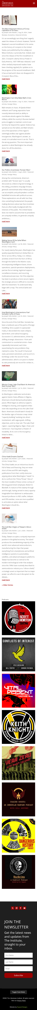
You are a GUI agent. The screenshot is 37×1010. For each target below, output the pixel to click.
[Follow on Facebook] (20, 908)
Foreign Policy (12, 104)
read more (6, 79)
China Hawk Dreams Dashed (12, 456)
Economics (11, 35)
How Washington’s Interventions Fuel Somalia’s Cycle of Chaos (16, 313)
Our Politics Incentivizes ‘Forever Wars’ (16, 170)
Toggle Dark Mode (18, 992)
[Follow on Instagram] (16, 908)
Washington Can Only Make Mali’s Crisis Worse (16, 99)
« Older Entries (7, 585)
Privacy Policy (21, 1000)
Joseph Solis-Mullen (10, 32)
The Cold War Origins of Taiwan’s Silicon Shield (16, 528)
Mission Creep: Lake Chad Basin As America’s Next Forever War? (18, 385)
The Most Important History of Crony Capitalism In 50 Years (15, 29)
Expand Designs (22, 1007)
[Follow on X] (12, 908)
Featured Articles (21, 35)
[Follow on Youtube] (24, 908)
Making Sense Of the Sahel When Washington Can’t (14, 241)
